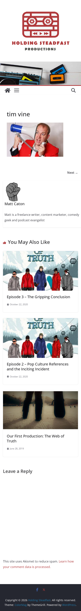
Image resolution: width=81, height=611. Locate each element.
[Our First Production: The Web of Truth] (40, 393)
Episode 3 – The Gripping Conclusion (38, 296)
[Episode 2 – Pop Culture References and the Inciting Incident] (40, 321)
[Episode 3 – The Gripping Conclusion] (40, 254)
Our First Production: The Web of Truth (35, 438)
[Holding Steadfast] (7, 90)
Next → (72, 173)
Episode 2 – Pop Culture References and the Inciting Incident (38, 366)
